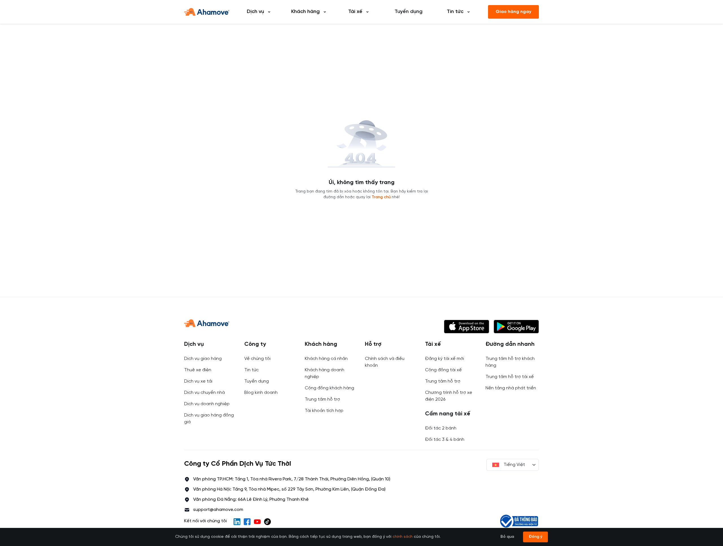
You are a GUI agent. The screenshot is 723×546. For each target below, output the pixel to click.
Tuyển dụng (409, 11)
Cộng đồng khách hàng (329, 388)
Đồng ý (535, 537)
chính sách (403, 537)
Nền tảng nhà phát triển (510, 388)
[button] (466, 326)
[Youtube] (257, 521)
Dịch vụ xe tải (198, 381)
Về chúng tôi (257, 358)
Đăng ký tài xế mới (444, 358)
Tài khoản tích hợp (324, 410)
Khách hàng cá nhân (326, 358)
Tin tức (251, 370)
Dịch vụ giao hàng (203, 358)
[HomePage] (206, 12)
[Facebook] (247, 521)
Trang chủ (381, 197)
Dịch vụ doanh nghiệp (207, 404)
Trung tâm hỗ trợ (322, 399)
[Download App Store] (466, 326)
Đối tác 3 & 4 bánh (444, 439)
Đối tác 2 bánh (440, 428)
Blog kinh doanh (261, 392)
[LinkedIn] (237, 521)
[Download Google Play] (516, 326)
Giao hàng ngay (513, 11)
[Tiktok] (267, 521)
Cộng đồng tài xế (443, 370)
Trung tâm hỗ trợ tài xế (509, 376)
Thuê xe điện (197, 370)
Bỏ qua (507, 537)
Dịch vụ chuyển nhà (204, 392)
